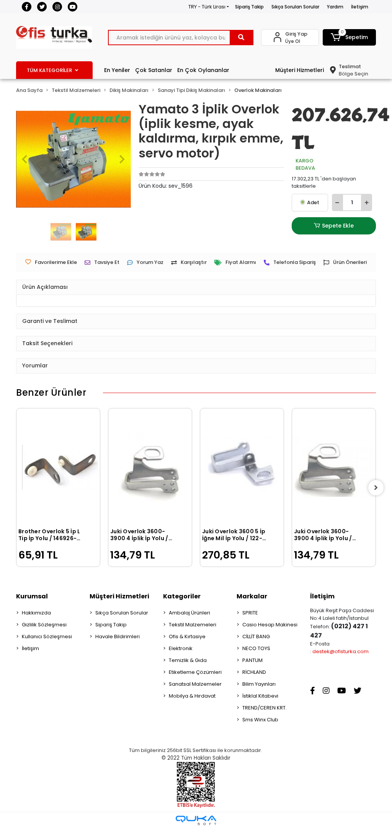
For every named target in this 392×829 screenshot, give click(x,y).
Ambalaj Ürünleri (189, 612)
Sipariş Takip (249, 6)
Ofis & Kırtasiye (187, 636)
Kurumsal (32, 596)
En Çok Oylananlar (203, 70)
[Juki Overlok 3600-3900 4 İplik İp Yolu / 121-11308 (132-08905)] (150, 467)
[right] (376, 487)
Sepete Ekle (338, 225)
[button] (349, 37)
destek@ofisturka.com (340, 651)
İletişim (359, 6)
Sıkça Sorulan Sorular (295, 6)
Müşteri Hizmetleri (299, 70)
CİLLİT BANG (256, 636)
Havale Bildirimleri (117, 636)
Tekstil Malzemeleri (192, 624)
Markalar (252, 596)
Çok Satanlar (153, 70)
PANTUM (252, 660)
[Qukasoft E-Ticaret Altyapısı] (196, 820)
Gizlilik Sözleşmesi (44, 624)
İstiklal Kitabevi (260, 696)
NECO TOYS (256, 648)
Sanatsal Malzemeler (195, 684)
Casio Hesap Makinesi (269, 624)
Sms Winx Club (260, 719)
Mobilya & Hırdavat (192, 696)
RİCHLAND (254, 672)
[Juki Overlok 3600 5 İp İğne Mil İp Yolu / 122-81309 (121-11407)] (242, 467)
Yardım (335, 6)
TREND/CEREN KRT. (264, 707)
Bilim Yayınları (259, 684)
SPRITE (250, 612)
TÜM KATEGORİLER (49, 70)
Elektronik (181, 648)
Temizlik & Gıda (188, 660)
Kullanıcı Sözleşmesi (47, 636)
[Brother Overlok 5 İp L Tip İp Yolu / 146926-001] (58, 467)
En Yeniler (117, 70)
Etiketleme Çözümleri (195, 672)
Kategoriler (182, 596)
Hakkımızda (36, 612)
